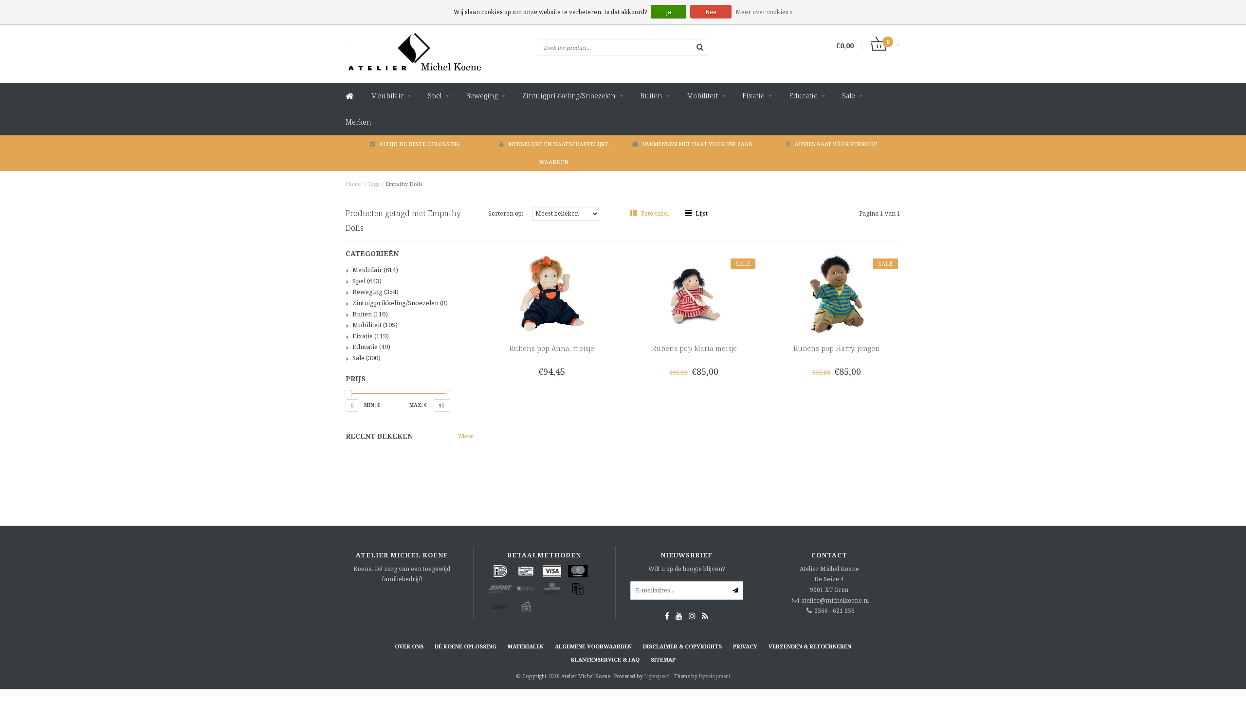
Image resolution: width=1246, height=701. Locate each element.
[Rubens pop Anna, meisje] (551, 293)
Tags (373, 183)
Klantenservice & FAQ (605, 659)
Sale (848, 95)
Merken (358, 122)
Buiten (651, 95)
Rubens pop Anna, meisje (551, 348)
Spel (434, 95)
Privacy (745, 646)
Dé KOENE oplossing (465, 646)
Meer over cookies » (764, 12)
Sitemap (663, 659)
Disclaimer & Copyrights (682, 646)
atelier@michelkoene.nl (835, 600)
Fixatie (753, 95)
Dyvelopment (715, 676)
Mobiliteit (702, 95)
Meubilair (387, 95)
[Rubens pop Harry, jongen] (836, 293)
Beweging (482, 95)
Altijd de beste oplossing (419, 144)
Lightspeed (657, 676)
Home (353, 183)
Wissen (466, 436)
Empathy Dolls (403, 183)
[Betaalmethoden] (500, 571)
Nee (710, 12)
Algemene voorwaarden (593, 646)
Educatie (803, 95)
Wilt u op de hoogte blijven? (686, 569)
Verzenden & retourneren (810, 646)
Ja (668, 12)
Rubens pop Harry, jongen (836, 348)
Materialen (526, 646)
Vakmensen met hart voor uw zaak (697, 144)
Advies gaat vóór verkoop (836, 144)
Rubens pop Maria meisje (694, 348)
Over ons (409, 646)
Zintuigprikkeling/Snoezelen (569, 95)
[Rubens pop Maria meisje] (694, 293)
